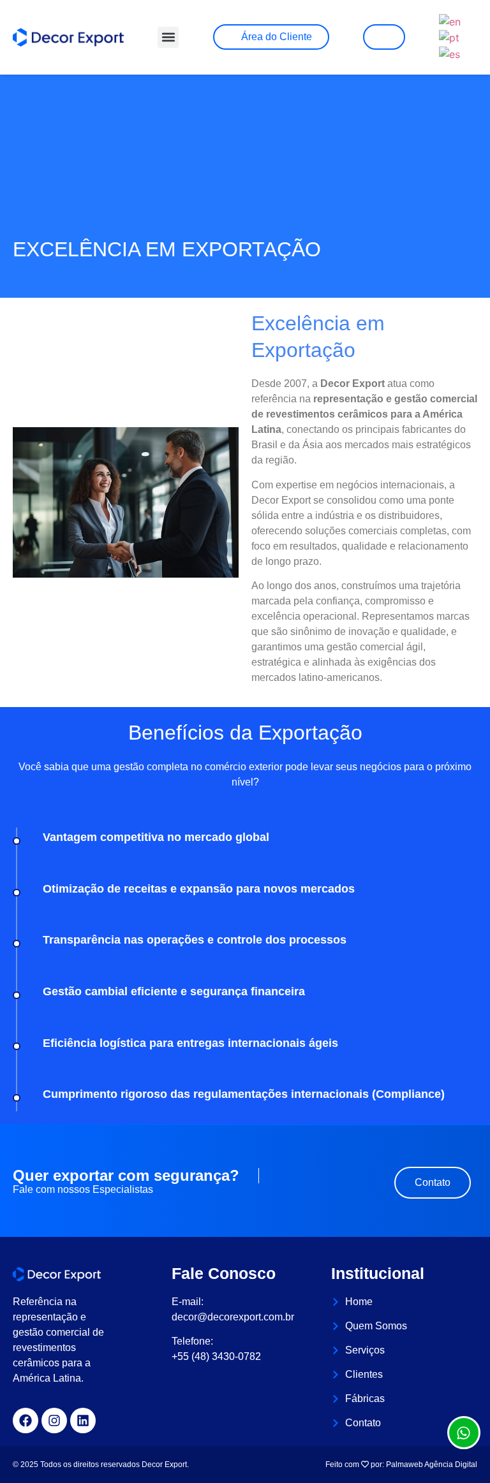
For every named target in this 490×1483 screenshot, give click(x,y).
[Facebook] (25, 1420)
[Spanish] (450, 53)
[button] (168, 37)
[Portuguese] (450, 37)
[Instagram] (54, 1420)
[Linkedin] (83, 1420)
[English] (450, 20)
